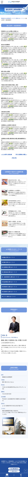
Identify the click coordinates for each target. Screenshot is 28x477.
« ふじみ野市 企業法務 (6, 154)
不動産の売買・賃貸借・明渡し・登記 (9, 85)
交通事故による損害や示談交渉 (8, 125)
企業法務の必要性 (5, 111)
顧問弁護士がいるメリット (7, 98)
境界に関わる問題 (5, 71)
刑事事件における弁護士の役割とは (9, 31)
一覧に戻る (14, 158)
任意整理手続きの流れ (6, 58)
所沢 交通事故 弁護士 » (21, 154)
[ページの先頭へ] (25, 470)
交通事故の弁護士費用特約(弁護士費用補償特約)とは (13, 139)
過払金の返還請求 (5, 44)
